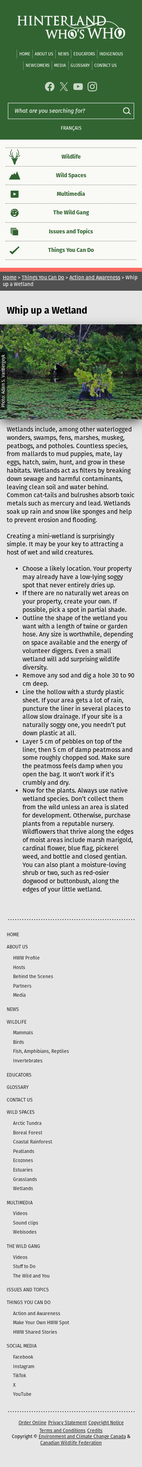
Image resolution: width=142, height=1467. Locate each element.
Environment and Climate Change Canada (82, 1436)
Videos (20, 1213)
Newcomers (38, 65)
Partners (22, 986)
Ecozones (23, 1160)
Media (60, 65)
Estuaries (23, 1170)
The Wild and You (31, 1276)
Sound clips (25, 1223)
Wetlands (23, 1188)
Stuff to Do (24, 1266)
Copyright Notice (106, 1422)
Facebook (23, 1357)
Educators (84, 54)
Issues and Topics (71, 231)
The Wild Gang (71, 212)
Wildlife (71, 156)
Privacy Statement (67, 1422)
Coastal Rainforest (32, 1142)
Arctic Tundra (27, 1123)
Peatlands (23, 1151)
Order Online (33, 1422)
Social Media (22, 1346)
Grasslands (25, 1179)
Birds (18, 1042)
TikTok (19, 1375)
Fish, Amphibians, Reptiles (41, 1051)
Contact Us (105, 65)
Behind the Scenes (33, 976)
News (63, 54)
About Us (44, 54)
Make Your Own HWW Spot (41, 1322)
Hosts (19, 967)
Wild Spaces (71, 175)
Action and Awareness (94, 277)
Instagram (23, 1366)
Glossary (80, 65)
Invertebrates (28, 1061)
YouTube (22, 1394)
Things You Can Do (71, 250)
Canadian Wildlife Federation (71, 1443)
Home (24, 54)
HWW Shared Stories (35, 1332)
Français (71, 128)
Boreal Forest (27, 1133)
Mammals (23, 1032)
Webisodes (25, 1232)
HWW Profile (26, 958)
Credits (95, 1430)
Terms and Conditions (62, 1430)
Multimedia (71, 194)
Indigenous (111, 54)
